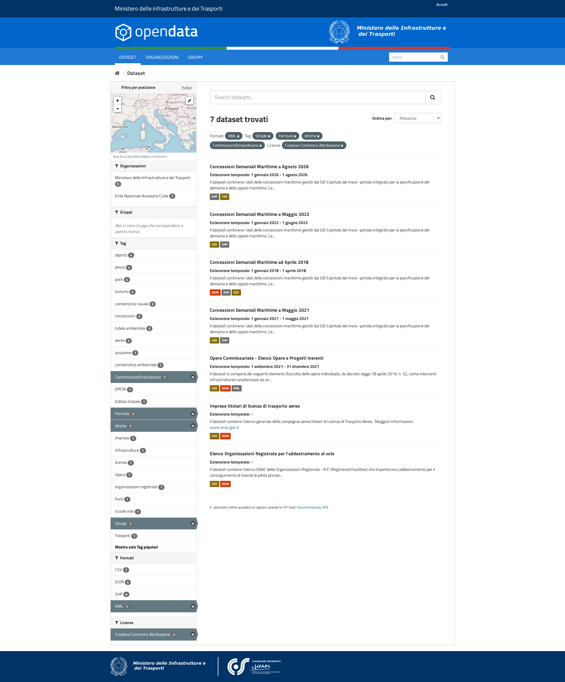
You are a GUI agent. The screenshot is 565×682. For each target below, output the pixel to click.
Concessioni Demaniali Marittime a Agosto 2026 (259, 166)
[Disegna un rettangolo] (189, 100)
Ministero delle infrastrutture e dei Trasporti (168, 8)
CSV (224, 196)
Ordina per (381, 118)
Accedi (441, 4)
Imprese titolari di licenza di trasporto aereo (255, 405)
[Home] (117, 73)
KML (236, 388)
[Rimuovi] (238, 136)
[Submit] (442, 56)
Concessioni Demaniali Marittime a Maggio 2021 (259, 310)
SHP (214, 196)
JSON (215, 292)
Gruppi (195, 57)
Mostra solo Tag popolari (136, 547)
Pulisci (187, 87)
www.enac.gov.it (224, 427)
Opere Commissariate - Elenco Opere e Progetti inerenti (266, 357)
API (285, 507)
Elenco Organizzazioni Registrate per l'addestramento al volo (272, 453)
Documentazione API (312, 507)
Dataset (127, 57)
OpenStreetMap (138, 156)
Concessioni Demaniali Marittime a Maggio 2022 (259, 214)
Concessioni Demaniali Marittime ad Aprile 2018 (259, 262)
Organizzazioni (162, 57)
